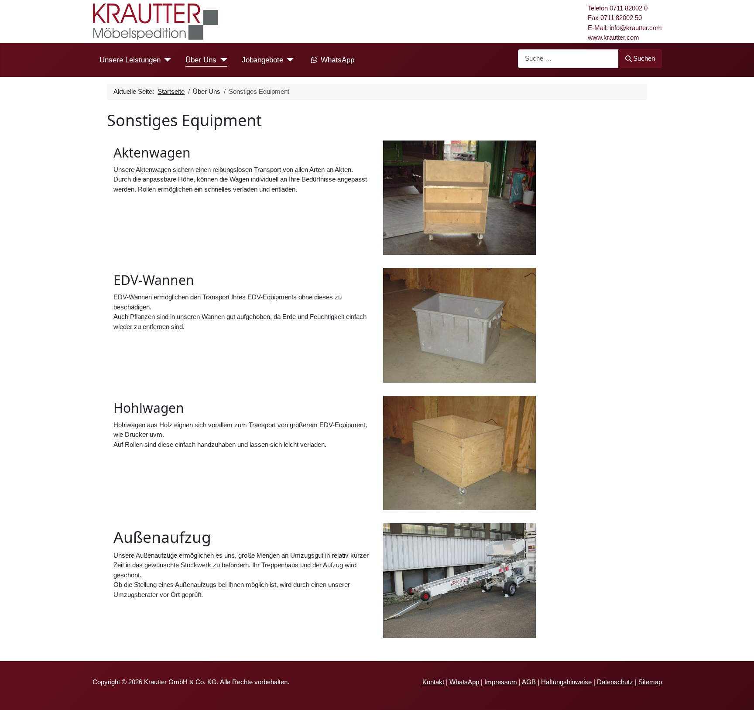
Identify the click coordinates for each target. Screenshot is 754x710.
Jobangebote (262, 60)
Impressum (500, 682)
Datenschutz (615, 682)
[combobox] (568, 58)
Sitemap (650, 682)
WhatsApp (337, 60)
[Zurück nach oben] (739, 695)
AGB (529, 682)
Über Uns (200, 60)
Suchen (644, 58)
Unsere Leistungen (130, 60)
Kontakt (433, 682)
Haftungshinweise (566, 682)
